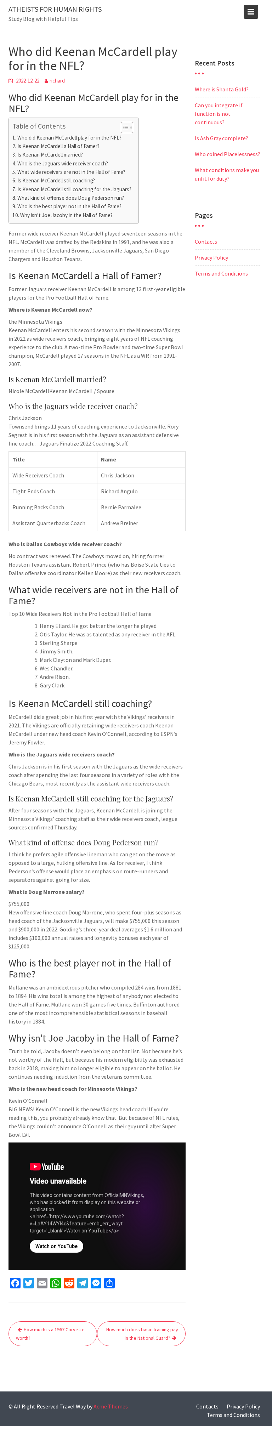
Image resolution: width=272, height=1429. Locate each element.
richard (57, 80)
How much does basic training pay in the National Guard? (142, 1333)
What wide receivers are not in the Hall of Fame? (71, 172)
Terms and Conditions (221, 273)
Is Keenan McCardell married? (50, 154)
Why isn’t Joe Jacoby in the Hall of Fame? (66, 215)
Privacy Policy (211, 257)
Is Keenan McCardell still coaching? (56, 180)
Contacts (206, 241)
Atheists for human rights (55, 9)
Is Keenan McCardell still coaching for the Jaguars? (74, 189)
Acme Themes (111, 1406)
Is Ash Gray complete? (221, 138)
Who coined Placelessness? (227, 154)
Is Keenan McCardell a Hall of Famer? (58, 146)
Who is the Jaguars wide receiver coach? (62, 163)
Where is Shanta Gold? (222, 89)
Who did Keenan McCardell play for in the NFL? (69, 137)
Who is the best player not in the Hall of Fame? (69, 206)
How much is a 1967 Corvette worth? (50, 1333)
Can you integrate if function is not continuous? (219, 114)
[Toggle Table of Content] (123, 127)
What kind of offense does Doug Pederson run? (70, 197)
